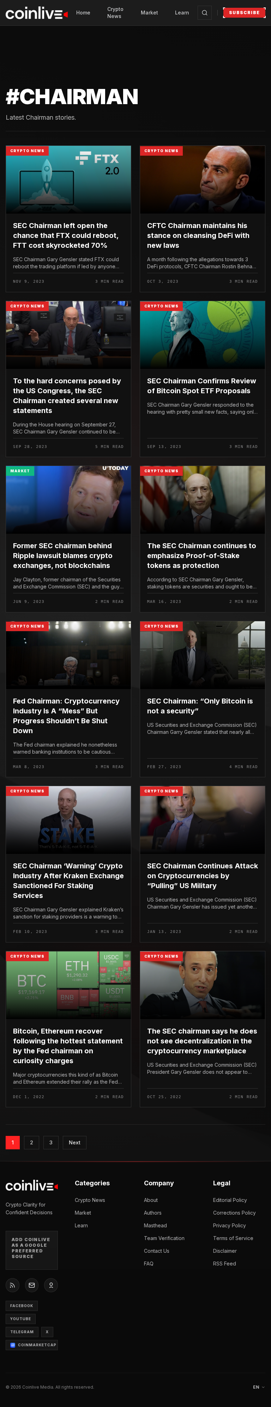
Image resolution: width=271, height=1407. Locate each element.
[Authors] (51, 1285)
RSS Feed (224, 1264)
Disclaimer (225, 1251)
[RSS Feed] (12, 1285)
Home (83, 13)
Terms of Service (233, 1238)
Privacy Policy (229, 1225)
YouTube (20, 1319)
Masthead (155, 1225)
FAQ (148, 1264)
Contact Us (156, 1251)
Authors (153, 1213)
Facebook (21, 1306)
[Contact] (32, 1285)
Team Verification (164, 1238)
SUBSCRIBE (244, 12)
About (151, 1200)
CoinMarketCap (37, 1345)
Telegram (22, 1332)
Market (149, 13)
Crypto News (115, 12)
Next (74, 1142)
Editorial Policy (230, 1200)
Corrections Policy (234, 1213)
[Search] (205, 13)
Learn (182, 13)
